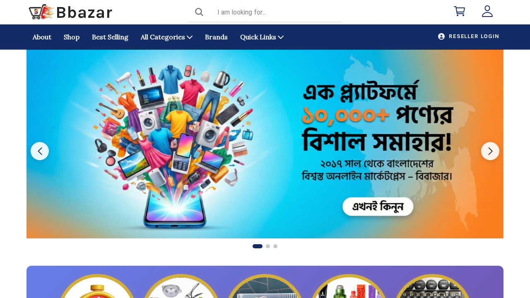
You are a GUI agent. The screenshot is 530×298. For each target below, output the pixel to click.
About (42, 37)
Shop (72, 37)
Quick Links (259, 37)
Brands (216, 37)
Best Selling (110, 37)
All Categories (164, 37)
